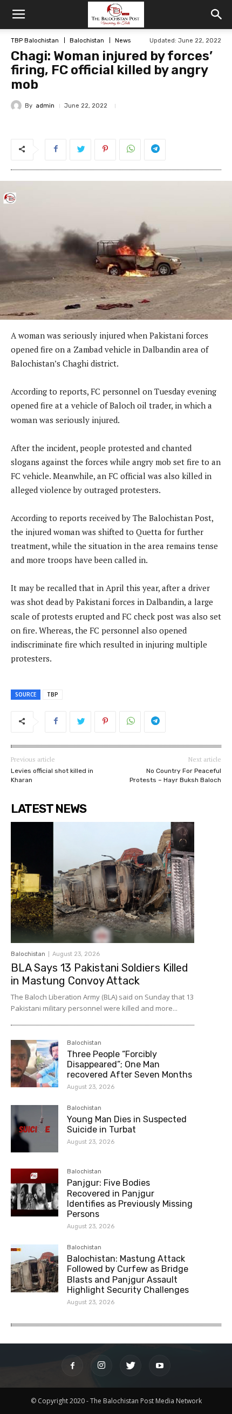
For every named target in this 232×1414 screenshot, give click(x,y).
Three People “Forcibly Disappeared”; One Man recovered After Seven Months (129, 1064)
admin (45, 106)
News (123, 41)
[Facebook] (72, 1365)
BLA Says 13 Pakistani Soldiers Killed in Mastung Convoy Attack (99, 974)
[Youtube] (159, 1365)
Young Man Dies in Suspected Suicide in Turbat (127, 1124)
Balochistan (87, 41)
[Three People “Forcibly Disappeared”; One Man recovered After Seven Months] (34, 1063)
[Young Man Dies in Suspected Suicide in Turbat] (34, 1128)
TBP (52, 694)
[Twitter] (130, 1365)
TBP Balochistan (35, 41)
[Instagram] (101, 1365)
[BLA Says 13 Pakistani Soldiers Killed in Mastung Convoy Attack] (102, 882)
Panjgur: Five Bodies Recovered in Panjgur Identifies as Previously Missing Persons (130, 1198)
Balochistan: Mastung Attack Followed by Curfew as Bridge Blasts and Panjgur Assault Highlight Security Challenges (128, 1274)
